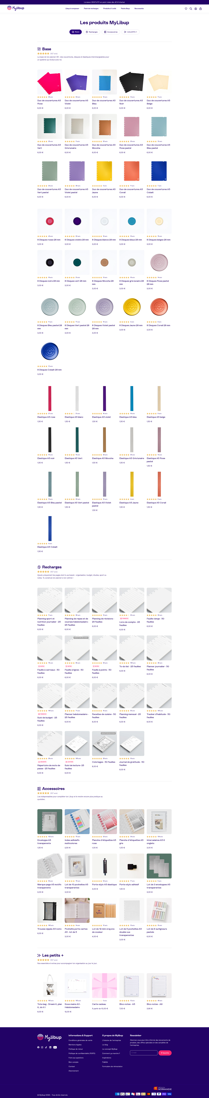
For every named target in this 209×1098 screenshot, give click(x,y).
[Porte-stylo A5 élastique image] (104, 866)
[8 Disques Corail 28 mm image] (159, 306)
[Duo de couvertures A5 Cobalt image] (159, 170)
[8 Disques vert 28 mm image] (77, 262)
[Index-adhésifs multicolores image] (77, 821)
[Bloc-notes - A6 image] (159, 985)
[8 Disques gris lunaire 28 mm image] (131, 262)
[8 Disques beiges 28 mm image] (159, 221)
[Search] (191, 8)
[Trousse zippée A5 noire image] (49, 910)
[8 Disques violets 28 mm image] (77, 221)
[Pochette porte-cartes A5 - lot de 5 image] (77, 910)
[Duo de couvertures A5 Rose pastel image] (131, 126)
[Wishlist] (186, 8)
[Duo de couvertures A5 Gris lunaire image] (77, 126)
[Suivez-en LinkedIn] (50, 1047)
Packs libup (125, 8)
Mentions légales (75, 1045)
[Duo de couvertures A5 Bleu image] (104, 82)
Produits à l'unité (109, 8)
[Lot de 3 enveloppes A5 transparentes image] (159, 866)
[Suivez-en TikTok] (46, 1047)
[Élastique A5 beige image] (159, 398)
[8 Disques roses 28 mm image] (49, 221)
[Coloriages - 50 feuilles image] (104, 743)
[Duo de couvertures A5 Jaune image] (104, 170)
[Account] (195, 8)
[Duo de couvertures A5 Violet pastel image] (77, 170)
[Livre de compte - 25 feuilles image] (131, 600)
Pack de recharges (91, 8)
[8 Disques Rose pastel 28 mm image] (159, 262)
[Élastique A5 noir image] (49, 439)
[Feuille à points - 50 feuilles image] (104, 647)
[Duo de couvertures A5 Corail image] (131, 170)
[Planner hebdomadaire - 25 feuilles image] (77, 695)
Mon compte (73, 1062)
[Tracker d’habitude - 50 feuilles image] (159, 695)
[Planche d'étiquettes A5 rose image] (104, 821)
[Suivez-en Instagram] (42, 1047)
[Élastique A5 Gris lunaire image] (131, 439)
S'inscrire (165, 1053)
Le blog (105, 1045)
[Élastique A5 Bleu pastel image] (49, 484)
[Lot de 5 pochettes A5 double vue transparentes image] (131, 910)
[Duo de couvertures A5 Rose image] (49, 82)
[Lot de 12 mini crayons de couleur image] (104, 910)
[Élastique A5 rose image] (49, 398)
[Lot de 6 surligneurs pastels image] (159, 910)
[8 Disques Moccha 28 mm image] (104, 262)
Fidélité (105, 1062)
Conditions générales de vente (80, 1040)
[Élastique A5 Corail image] (159, 484)
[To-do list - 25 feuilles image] (131, 647)
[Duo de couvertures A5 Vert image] (49, 126)
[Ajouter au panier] (59, 91)
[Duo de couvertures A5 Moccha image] (104, 126)
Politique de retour (76, 1049)
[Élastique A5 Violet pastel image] (104, 484)
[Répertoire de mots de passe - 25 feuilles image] (49, 743)
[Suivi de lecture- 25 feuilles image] (77, 743)
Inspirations (106, 1058)
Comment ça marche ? (111, 1053)
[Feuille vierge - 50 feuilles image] (159, 600)
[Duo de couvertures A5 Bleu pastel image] (159, 126)
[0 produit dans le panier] (200, 8)
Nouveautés (139, 8)
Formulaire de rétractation (112, 1066)
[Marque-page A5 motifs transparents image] (49, 866)
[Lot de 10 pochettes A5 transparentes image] (77, 866)
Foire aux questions (76, 1058)
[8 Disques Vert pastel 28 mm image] (77, 306)
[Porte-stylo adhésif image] (131, 866)
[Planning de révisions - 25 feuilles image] (104, 600)
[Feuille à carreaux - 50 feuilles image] (49, 647)
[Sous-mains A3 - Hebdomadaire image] (77, 985)
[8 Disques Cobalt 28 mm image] (49, 351)
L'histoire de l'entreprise (111, 1040)
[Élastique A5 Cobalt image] (49, 528)
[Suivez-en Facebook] (38, 1047)
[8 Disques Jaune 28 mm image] (131, 306)
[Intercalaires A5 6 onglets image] (159, 821)
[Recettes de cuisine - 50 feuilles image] (104, 695)
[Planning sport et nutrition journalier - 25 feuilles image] (49, 600)
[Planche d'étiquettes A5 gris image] (131, 821)
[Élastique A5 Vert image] (77, 439)
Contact (72, 1066)
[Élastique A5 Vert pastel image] (77, 484)
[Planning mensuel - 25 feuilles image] (131, 695)
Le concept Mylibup (109, 1049)
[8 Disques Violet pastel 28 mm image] (104, 306)
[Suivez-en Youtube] (55, 1047)
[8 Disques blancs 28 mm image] (104, 221)
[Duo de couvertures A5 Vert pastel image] (49, 170)
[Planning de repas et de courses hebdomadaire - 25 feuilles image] (77, 600)
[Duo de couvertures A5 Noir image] (131, 82)
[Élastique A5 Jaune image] (131, 484)
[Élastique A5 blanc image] (77, 398)
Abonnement (74, 1071)
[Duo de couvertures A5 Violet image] (77, 82)
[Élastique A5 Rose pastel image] (159, 439)
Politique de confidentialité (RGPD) (82, 1053)
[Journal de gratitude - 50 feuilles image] (131, 743)
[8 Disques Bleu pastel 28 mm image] (49, 306)
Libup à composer (72, 8)
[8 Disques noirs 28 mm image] (49, 262)
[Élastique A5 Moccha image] (104, 439)
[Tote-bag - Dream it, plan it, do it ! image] (49, 985)
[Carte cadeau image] (104, 985)
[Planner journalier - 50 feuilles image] (159, 647)
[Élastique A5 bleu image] (131, 398)
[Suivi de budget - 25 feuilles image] (49, 695)
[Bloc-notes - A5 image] (131, 985)
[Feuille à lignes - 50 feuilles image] (77, 647)
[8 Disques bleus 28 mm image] (131, 221)
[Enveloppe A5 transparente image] (49, 821)
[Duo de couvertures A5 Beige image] (159, 82)
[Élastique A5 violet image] (104, 398)
